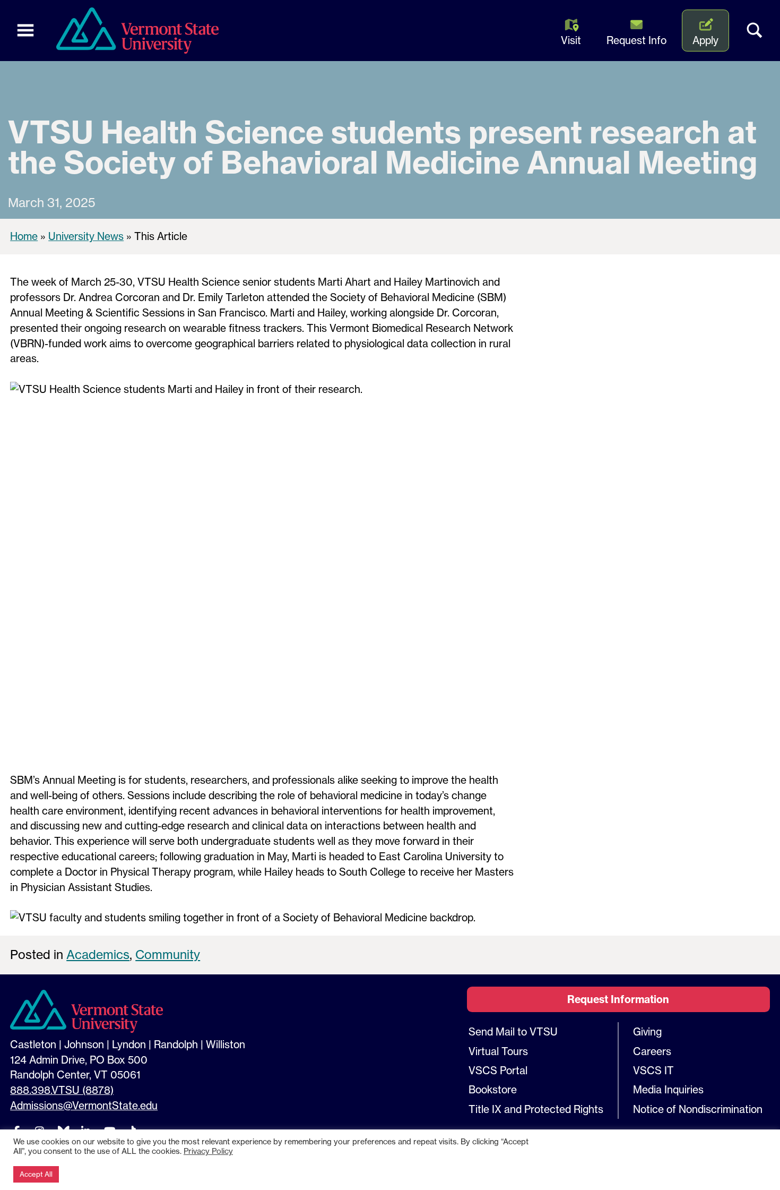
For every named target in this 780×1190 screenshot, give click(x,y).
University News (86, 236)
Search (754, 30)
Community (167, 954)
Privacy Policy (208, 1151)
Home (24, 236)
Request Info (636, 40)
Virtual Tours (498, 1051)
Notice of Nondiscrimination (697, 1109)
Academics (97, 954)
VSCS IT (653, 1070)
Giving (647, 1031)
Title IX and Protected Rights (536, 1109)
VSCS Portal (498, 1070)
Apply (705, 40)
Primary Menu (25, 30)
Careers (652, 1051)
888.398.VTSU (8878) (62, 1090)
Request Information (618, 999)
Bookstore (493, 1089)
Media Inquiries (668, 1089)
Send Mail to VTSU (513, 1031)
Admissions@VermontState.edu (84, 1105)
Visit (571, 40)
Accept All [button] (36, 1174)
